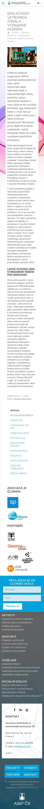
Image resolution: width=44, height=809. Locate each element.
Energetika (16, 420)
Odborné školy (11, 664)
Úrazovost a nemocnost (18, 688)
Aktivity (15, 32)
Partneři (13, 774)
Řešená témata (18, 473)
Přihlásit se (12, 606)
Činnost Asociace (13, 640)
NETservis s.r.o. (32, 787)
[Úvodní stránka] (19, 3)
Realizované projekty (17, 444)
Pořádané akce (19, 451)
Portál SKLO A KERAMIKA (17, 622)
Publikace (16, 456)
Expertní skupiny (19, 433)
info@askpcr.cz (22, 746)
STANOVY (30, 767)
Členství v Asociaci (14, 647)
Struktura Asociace (15, 644)
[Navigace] (3, 3)
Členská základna (14, 651)
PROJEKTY (13, 767)
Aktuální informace (22, 399)
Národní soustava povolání (20, 671)
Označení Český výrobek (17, 619)
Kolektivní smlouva (14, 685)
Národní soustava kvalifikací (21, 667)
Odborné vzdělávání (16, 467)
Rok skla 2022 (18, 438)
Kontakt (30, 774)
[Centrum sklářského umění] (27, 557)
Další (9, 753)
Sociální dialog (19, 460)
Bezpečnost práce (14, 692)
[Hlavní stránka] (8, 32)
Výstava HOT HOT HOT (19, 426)
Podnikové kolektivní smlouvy (21, 696)
